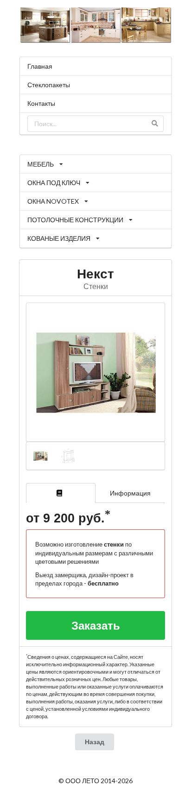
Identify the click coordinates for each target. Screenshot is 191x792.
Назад (94, 742)
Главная (39, 66)
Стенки (95, 286)
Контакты (41, 103)
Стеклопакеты (48, 85)
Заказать (95, 625)
